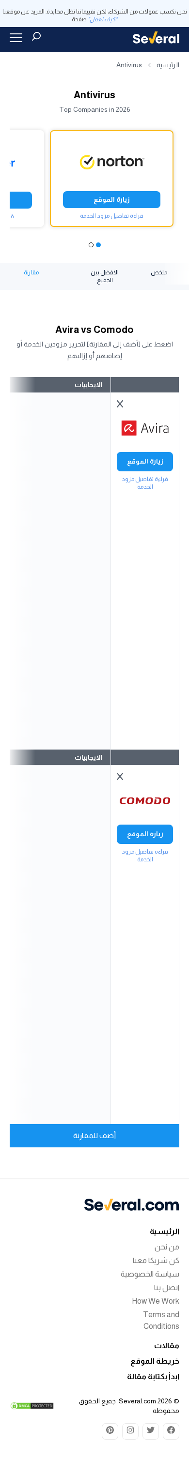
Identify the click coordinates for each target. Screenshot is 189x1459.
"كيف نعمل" (102, 19)
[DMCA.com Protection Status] (32, 1405)
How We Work (155, 1301)
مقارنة (31, 272)
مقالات (166, 1345)
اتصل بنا (166, 1287)
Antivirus (129, 65)
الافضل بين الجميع (105, 276)
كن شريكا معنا (156, 1260)
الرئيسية (168, 65)
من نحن (167, 1247)
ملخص (159, 272)
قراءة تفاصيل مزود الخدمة (111, 215)
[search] (36, 36)
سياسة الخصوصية (150, 1274)
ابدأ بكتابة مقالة (153, 1376)
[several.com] (156, 37)
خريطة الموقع (154, 1361)
